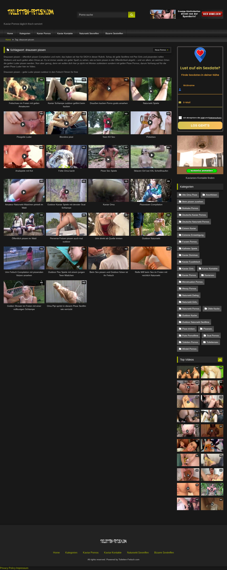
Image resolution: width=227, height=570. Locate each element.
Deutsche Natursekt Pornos (195, 221)
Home (10, 33)
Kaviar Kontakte (65, 33)
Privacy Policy (8, 568)
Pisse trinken (188, 328)
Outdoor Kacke (189, 315)
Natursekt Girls (189, 302)
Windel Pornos (189, 349)
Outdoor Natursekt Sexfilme (195, 322)
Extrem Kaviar (189, 228)
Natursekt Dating (190, 295)
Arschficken (211, 195)
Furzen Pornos (189, 241)
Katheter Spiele (189, 248)
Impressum (22, 568)
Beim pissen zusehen (192, 201)
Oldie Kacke (214, 308)
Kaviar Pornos (44, 33)
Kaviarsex (209, 275)
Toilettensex (212, 342)
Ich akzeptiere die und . (202, 117)
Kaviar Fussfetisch (191, 261)
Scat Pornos (213, 335)
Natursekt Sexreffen (89, 33)
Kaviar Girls (187, 268)
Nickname (189, 85)
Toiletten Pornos (190, 342)
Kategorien (25, 33)
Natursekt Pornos (190, 308)
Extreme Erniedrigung (193, 235)
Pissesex (207, 328)
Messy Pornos (189, 288)
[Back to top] (217, 561)
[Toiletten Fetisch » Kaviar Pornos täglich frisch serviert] (31, 12)
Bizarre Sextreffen (114, 33)
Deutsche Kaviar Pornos (194, 215)
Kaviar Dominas (190, 255)
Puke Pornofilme (190, 335)
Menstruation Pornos (192, 282)
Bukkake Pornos (190, 208)
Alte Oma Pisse (189, 195)
